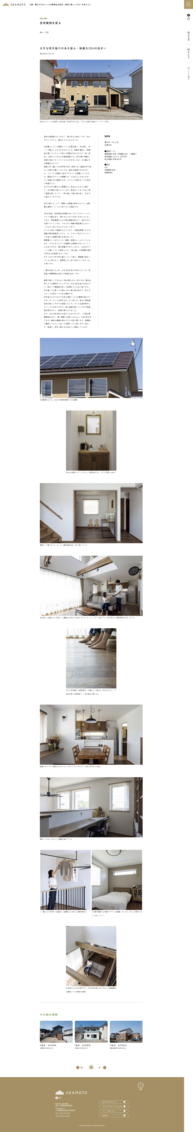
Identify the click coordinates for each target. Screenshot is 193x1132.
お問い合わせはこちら (109, 1102)
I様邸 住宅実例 (83, 1045)
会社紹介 (105, 1115)
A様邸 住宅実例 (118, 1045)
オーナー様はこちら (108, 1111)
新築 (47, 32)
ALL (41, 32)
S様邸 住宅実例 (48, 1045)
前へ (82, 1067)
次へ (100, 1067)
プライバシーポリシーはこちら (112, 1106)
